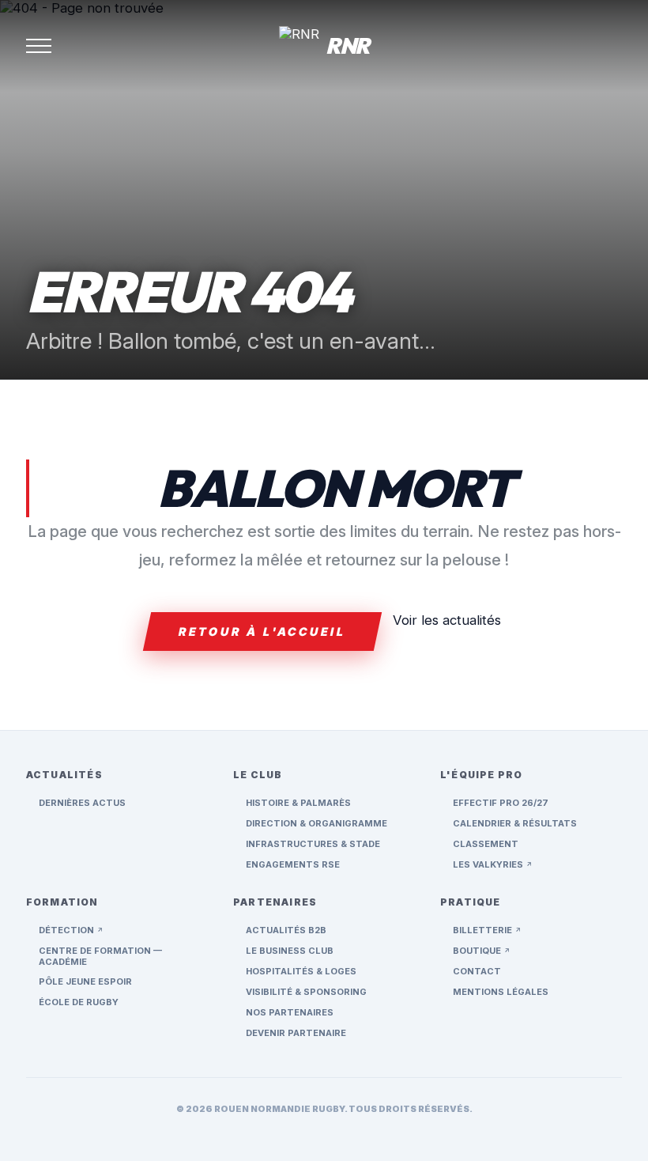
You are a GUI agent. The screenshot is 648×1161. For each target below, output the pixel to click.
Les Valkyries (493, 864)
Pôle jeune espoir (85, 981)
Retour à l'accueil (262, 631)
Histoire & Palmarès (298, 802)
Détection (71, 930)
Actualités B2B (286, 930)
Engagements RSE (293, 864)
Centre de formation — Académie (100, 956)
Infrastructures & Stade (313, 843)
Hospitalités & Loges (301, 971)
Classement (485, 843)
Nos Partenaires (289, 1012)
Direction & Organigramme (316, 823)
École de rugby (79, 1002)
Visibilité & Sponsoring (306, 991)
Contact (477, 971)
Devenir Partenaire (296, 1032)
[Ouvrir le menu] (38, 45)
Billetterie (487, 930)
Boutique (481, 950)
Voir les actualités (447, 620)
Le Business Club (289, 950)
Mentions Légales (500, 991)
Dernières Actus (82, 802)
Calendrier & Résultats (515, 823)
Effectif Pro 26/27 (500, 802)
